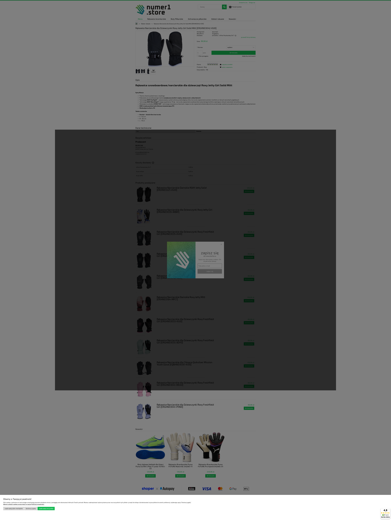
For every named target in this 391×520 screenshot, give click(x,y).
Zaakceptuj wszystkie (46, 508)
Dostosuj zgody (31, 508)
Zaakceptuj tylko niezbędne (14, 508)
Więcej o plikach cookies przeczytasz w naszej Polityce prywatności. (23, 504)
